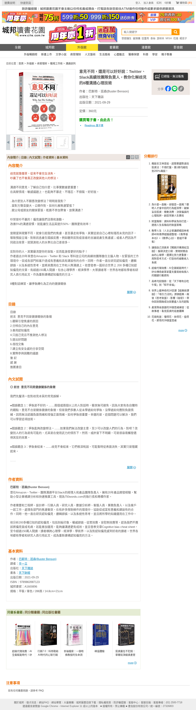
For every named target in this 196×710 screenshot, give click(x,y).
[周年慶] (98, 22)
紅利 (159, 2)
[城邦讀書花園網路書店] (23, 43)
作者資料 (48, 157)
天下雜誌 (97, 97)
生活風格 (104, 54)
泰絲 (152, 38)
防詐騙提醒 (120, 702)
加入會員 (149, 2)
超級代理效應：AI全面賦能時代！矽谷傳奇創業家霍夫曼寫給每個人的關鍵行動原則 (170, 272)
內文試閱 (35, 157)
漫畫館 (146, 47)
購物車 (186, 2)
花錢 (175, 38)
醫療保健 (133, 54)
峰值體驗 (100, 651)
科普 (145, 54)
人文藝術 (90, 54)
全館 (18, 47)
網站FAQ (44, 702)
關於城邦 (19, 702)
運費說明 (9, 2)
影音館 (178, 47)
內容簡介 (13, 157)
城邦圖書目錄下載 (86, 702)
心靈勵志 (119, 54)
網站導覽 (56, 702)
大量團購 (69, 702)
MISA (169, 38)
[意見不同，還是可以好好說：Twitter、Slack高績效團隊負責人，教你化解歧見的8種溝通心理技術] (19, 147)
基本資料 (62, 157)
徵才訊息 (31, 702)
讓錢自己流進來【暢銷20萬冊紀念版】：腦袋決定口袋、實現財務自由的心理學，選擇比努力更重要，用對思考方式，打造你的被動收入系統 (170, 255)
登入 (138, 2)
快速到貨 (25, 2)
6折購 (168, 2)
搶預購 (136, 38)
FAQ (41, 690)
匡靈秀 (145, 38)
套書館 (114, 47)
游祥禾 (160, 38)
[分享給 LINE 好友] (174, 89)
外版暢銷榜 (30, 54)
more (181, 330)
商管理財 (75, 54)
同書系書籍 (15, 612)
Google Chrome (49, 706)
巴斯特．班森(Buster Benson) (108, 91)
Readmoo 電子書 (94, 125)
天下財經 (24, 572)
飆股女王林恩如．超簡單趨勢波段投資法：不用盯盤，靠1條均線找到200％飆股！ (170, 167)
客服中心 (133, 702)
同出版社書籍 (51, 612)
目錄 (24, 157)
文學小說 (61, 54)
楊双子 (183, 38)
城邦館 (50, 47)
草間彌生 (126, 38)
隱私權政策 (105, 702)
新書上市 (46, 54)
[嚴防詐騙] (98, 10)
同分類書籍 (32, 612)
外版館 (82, 47)
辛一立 (23, 563)
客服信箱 (146, 702)
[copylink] (181, 89)
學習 (155, 54)
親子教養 (166, 54)
